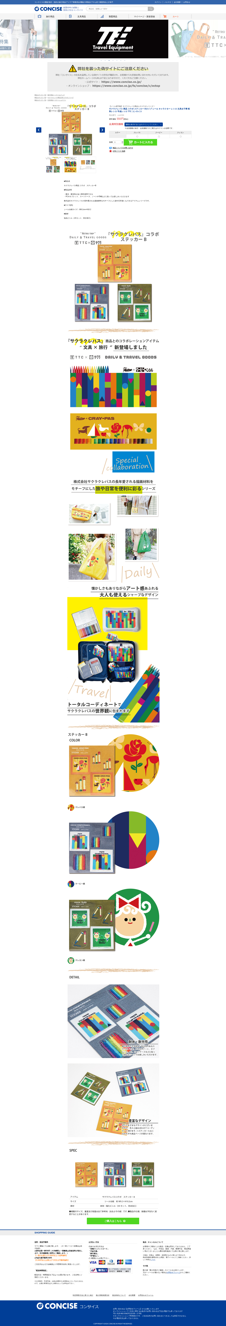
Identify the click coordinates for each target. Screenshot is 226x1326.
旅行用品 (50, 16)
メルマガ (167, 2)
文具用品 (81, 16)
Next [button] (102, 130)
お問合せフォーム (173, 1272)
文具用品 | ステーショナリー (57, 100)
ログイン (158, 2)
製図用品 (113, 16)
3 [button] (109, 60)
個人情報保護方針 (102, 1295)
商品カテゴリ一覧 (40, 95)
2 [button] (105, 60)
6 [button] (121, 60)
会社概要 (177, 2)
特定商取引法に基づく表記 (83, 1295)
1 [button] (101, 60)
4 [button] (113, 60)
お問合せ (186, 2)
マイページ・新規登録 (144, 16)
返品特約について (119, 1295)
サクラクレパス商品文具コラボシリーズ (61, 97)
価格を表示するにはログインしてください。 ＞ (144, 124)
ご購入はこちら (113, 1221)
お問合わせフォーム (145, 1295)
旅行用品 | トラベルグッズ (56, 95)
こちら (153, 1259)
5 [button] (117, 60)
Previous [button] (38, 130)
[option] (113, 39)
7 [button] (124, 60)
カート (176, 16)
